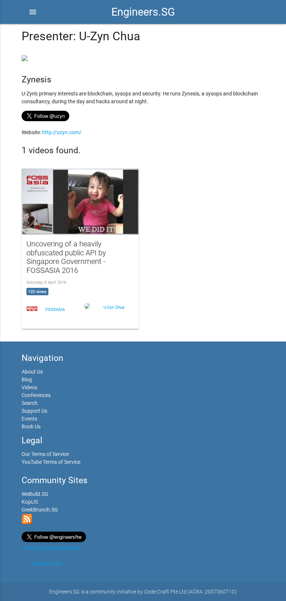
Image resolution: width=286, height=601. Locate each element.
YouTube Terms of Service (51, 462)
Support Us (34, 411)
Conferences (36, 395)
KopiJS (30, 502)
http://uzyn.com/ (62, 132)
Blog (27, 380)
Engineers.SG (143, 12)
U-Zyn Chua (114, 307)
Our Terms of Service (45, 454)
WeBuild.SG (35, 494)
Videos (29, 387)
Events (29, 419)
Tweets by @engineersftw (51, 548)
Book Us (31, 426)
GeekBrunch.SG (40, 510)
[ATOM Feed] (27, 522)
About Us (32, 372)
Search (30, 403)
